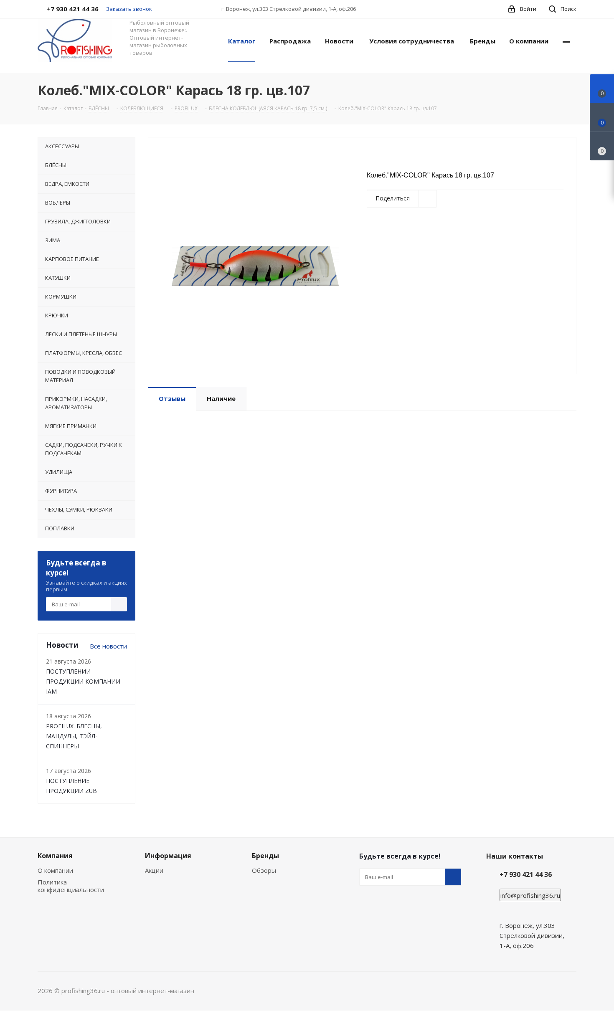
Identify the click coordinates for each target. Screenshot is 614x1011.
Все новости (108, 646)
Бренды (265, 855)
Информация (168, 855)
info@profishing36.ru (530, 895)
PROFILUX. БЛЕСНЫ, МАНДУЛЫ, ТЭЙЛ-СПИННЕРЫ (74, 736)
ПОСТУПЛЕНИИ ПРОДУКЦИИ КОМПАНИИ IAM (83, 681)
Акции (154, 870)
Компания (55, 855)
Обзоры (264, 870)
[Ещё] (566, 40)
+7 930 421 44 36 (526, 874)
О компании (55, 870)
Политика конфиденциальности (71, 886)
